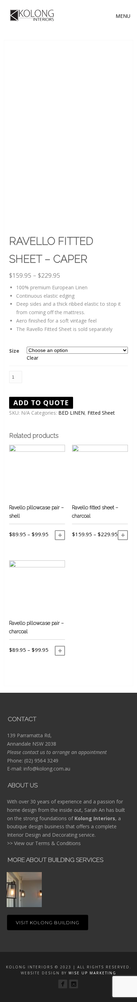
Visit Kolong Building (47, 922)
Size (14, 350)
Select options (60, 535)
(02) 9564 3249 (41, 760)
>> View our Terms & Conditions (44, 843)
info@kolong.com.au (47, 768)
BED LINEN (71, 412)
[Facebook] (62, 984)
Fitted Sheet (101, 412)
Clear (32, 357)
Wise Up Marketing (92, 972)
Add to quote (41, 402)
